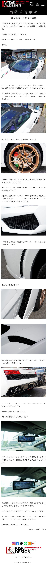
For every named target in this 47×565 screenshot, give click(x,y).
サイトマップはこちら (23, 557)
